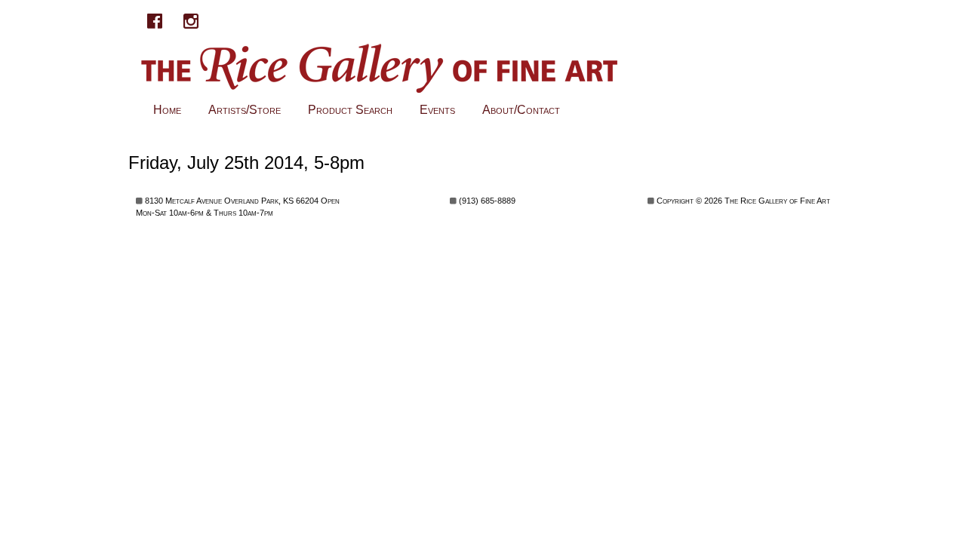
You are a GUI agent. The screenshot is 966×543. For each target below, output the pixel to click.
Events (437, 109)
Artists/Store (244, 109)
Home (167, 109)
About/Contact (521, 109)
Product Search (350, 109)
